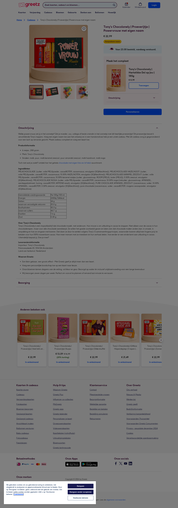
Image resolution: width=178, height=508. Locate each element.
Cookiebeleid (18, 494)
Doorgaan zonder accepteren (81, 492)
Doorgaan (80, 486)
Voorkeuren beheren (80, 498)
